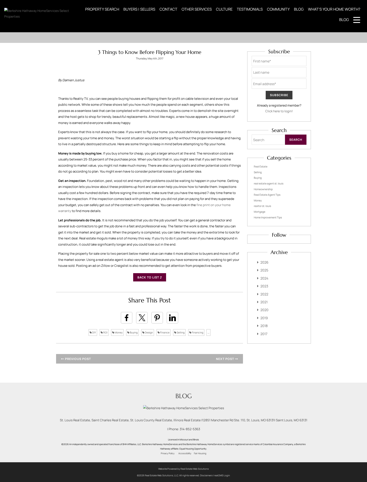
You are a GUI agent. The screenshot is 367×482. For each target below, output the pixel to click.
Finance (164, 332)
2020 (264, 310)
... (208, 332)
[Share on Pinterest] (157, 317)
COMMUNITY (278, 9)
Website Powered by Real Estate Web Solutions (183, 468)
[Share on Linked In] (172, 317)
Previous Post (77, 359)
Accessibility (184, 453)
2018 (264, 325)
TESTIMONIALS (250, 9)
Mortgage (259, 212)
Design (148, 332)
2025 (264, 270)
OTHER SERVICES (197, 9)
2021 (264, 302)
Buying (133, 332)
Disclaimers (206, 475)
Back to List (148, 277)
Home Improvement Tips (268, 217)
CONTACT (168, 9)
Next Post (225, 359)
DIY (94, 332)
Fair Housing (200, 453)
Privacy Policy (168, 453)
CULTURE (224, 9)
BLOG (299, 9)
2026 (264, 262)
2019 (264, 318)
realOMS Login (222, 475)
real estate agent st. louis (268, 183)
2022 (264, 294)
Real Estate (260, 166)
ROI (105, 332)
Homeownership (263, 189)
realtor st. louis (262, 206)
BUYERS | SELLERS (139, 9)
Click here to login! (279, 111)
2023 (264, 286)
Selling (180, 332)
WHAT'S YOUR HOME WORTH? (334, 9)
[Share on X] (142, 317)
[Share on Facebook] (126, 317)
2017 (263, 334)
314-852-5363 (190, 429)
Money (118, 332)
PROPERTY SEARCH (102, 9)
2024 (264, 278)
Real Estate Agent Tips (267, 195)
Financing (197, 332)
